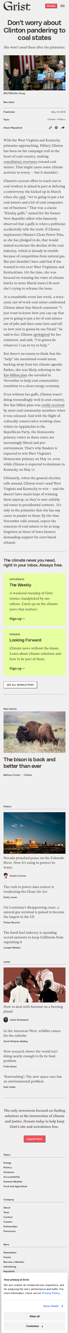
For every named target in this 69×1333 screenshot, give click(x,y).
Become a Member (14, 1261)
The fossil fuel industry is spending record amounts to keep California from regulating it (33, 937)
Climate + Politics (56, 119)
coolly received (53, 405)
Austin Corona (18, 875)
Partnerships (10, 1226)
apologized (41, 334)
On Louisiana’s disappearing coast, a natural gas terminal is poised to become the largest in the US (34, 912)
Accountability (12, 1176)
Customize (32, 1326)
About (7, 1207)
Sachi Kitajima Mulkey (16, 1041)
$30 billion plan (15, 375)
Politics (8, 1167)
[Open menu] (62, 6)
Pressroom (10, 1231)
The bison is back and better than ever (30, 762)
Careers (8, 1221)
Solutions (9, 1172)
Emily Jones (10, 897)
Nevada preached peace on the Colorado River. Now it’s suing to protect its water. (34, 862)
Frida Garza (10, 1066)
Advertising (10, 1266)
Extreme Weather (13, 1181)
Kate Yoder (10, 1086)
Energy (7, 1162)
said (22, 197)
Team (6, 1212)
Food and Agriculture (15, 1186)
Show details (51, 1306)
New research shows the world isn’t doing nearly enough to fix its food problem (31, 1056)
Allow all (34, 1316)
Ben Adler (9, 102)
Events (7, 1257)
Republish (9, 1271)
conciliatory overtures (20, 162)
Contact (8, 1217)
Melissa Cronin (12, 774)
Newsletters (10, 1252)
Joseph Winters (12, 947)
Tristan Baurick (12, 922)
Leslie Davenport (19, 1019)
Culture (28, 774)
